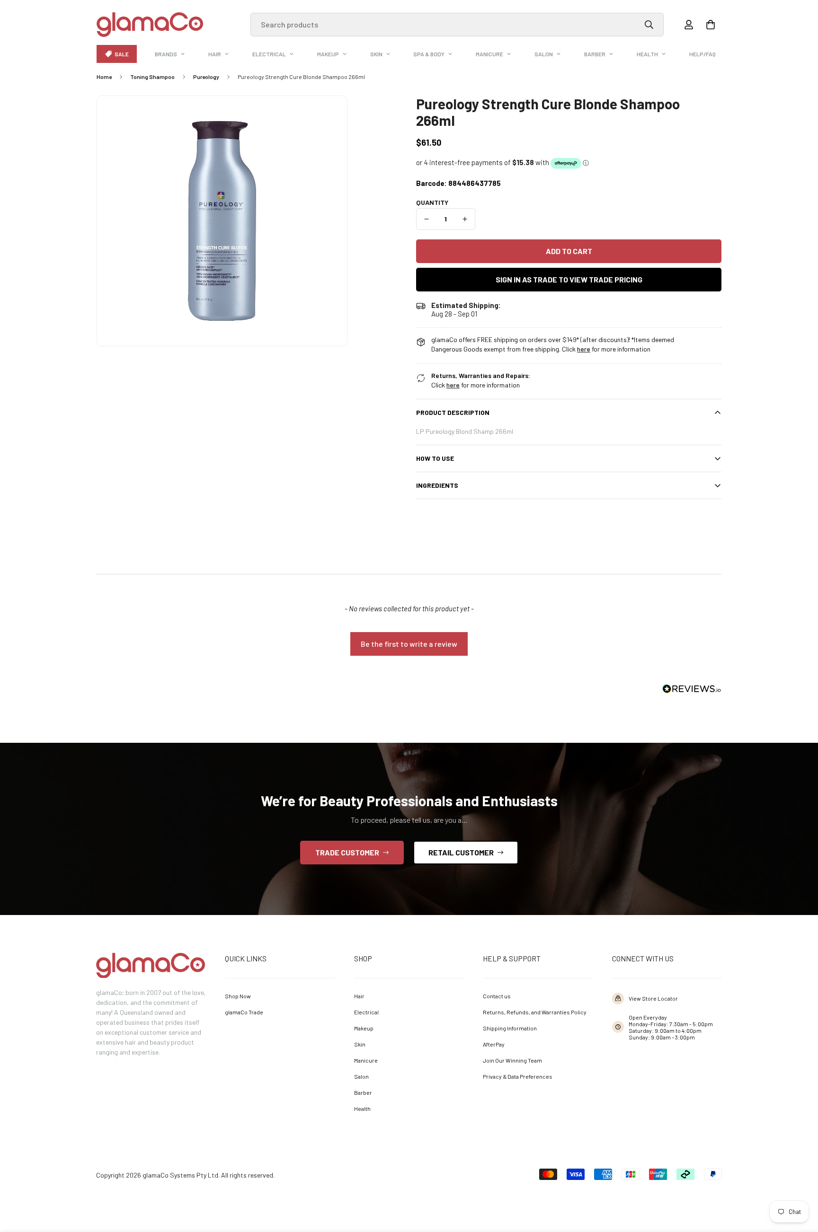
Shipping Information (510, 1028)
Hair (214, 54)
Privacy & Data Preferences (517, 1076)
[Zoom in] (327, 116)
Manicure (489, 54)
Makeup (328, 54)
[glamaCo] (150, 25)
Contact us (497, 996)
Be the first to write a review (409, 643)
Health (647, 54)
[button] (710, 24)
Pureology (206, 76)
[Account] (689, 25)
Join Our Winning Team (512, 1060)
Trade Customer (347, 852)
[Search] (649, 24)
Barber (594, 54)
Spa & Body (429, 54)
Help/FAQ (702, 54)
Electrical (269, 54)
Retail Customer (461, 852)
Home (104, 76)
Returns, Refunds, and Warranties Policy (535, 1012)
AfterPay (494, 1044)
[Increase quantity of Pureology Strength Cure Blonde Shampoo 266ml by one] (465, 219)
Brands (166, 54)
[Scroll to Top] (797, 1180)
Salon (543, 54)
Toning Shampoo (152, 76)
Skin (376, 54)
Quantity (432, 202)
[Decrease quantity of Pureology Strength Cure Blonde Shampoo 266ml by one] (426, 219)
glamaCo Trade (244, 1012)
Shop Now (238, 996)
